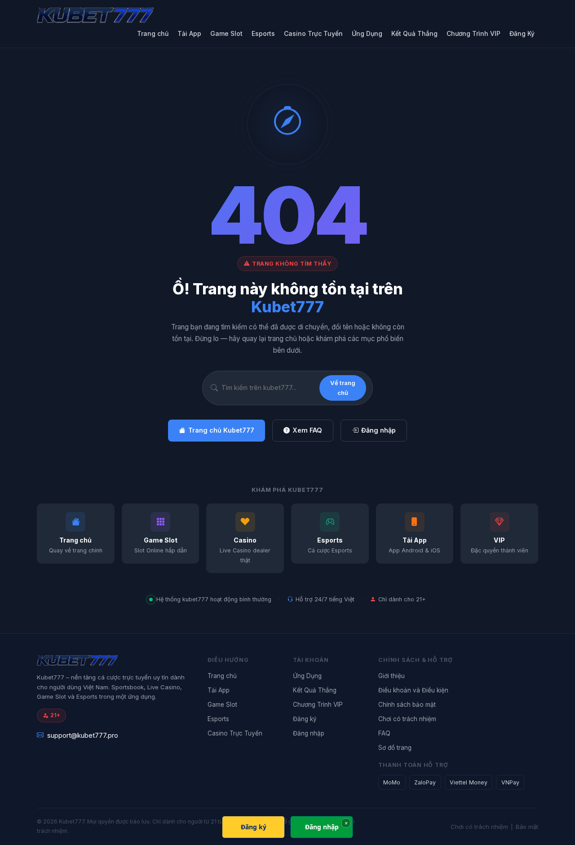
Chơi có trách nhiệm (407, 718)
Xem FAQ (307, 430)
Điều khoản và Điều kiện (413, 690)
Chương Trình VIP (473, 33)
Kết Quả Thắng (414, 33)
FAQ (384, 733)
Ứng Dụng (367, 33)
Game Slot (226, 33)
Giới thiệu (391, 675)
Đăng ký (305, 718)
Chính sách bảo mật (407, 704)
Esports (263, 33)
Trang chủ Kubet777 (221, 430)
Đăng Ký (522, 33)
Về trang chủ (342, 387)
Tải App (189, 33)
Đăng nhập (378, 430)
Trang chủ (152, 33)
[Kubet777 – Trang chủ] (113, 15)
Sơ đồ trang (394, 747)
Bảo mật (527, 826)
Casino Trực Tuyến (313, 33)
